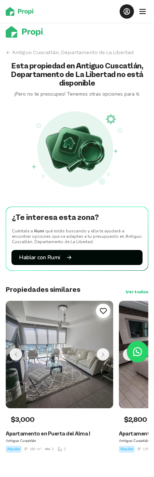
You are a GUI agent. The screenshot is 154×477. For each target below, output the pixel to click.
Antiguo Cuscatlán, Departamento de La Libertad (73, 52)
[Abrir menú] (142, 11)
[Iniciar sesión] (127, 11)
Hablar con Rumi (39, 257)
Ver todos (137, 292)
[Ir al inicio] (22, 11)
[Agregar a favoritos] (103, 311)
